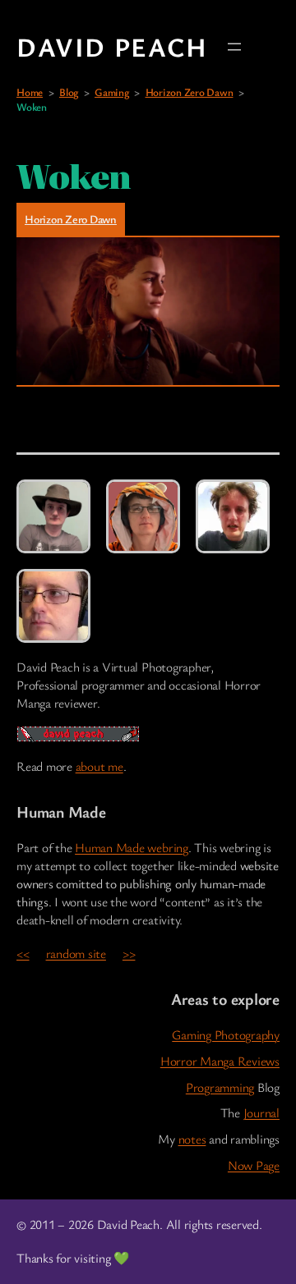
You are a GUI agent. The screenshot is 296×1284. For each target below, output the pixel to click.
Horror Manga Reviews (220, 1061)
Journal (261, 1112)
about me (99, 766)
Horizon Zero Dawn (190, 92)
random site (76, 953)
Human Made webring (131, 847)
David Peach (112, 46)
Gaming (112, 92)
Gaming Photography (226, 1034)
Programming (220, 1087)
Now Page (254, 1165)
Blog (68, 92)
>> (129, 953)
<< (23, 953)
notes (192, 1139)
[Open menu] (234, 47)
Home (29, 92)
